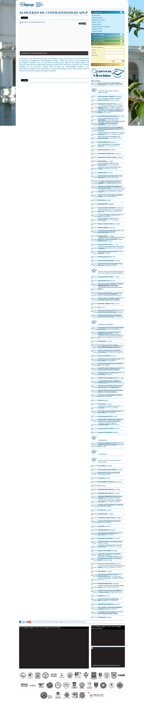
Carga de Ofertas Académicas (101, 27)
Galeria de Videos (98, 41)
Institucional (97, 12)
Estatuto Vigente (97, 31)
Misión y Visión (96, 22)
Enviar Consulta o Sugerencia (102, 65)
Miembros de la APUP (98, 20)
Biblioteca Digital (98, 34)
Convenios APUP (97, 29)
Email (93, 50)
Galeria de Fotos (98, 38)
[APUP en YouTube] (28, 622)
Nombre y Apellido (97, 47)
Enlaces (95, 44)
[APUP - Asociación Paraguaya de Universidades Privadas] (31, 6)
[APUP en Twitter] (23, 622)
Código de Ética (96, 24)
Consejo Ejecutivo (97, 18)
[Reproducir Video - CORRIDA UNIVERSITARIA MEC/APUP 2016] (104, 648)
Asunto (94, 52)
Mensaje (94, 55)
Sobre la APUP (96, 15)
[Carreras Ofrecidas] (108, 78)
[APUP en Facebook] (20, 622)
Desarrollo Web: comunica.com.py (78, 622)
